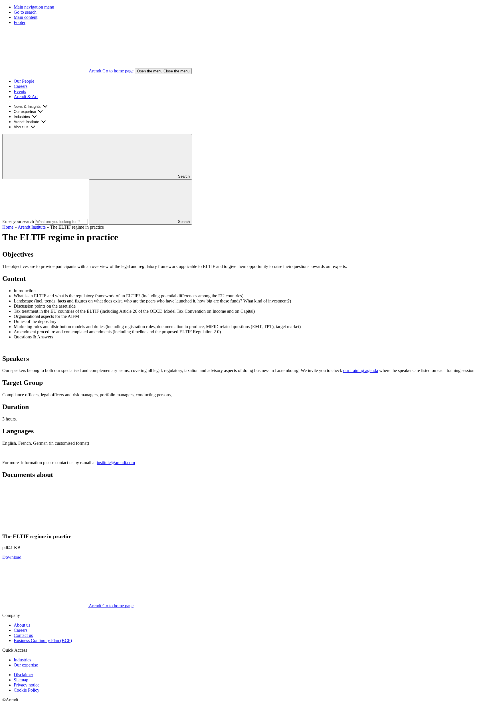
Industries (22, 117)
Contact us (23, 635)
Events (20, 91)
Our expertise (25, 111)
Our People (24, 81)
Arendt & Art (26, 96)
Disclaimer (23, 674)
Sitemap (21, 679)
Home (7, 227)
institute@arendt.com (116, 462)
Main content (25, 17)
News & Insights (27, 106)
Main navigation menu (34, 7)
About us (21, 127)
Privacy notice (26, 684)
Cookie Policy (26, 690)
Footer (19, 22)
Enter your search (18, 221)
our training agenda (360, 370)
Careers (20, 86)
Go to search (25, 12)
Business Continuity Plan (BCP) (43, 640)
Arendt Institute (26, 122)
